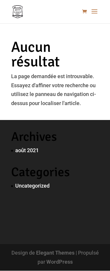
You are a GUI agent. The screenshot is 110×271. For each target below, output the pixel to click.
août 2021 (27, 150)
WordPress (59, 262)
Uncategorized (32, 186)
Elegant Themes (55, 253)
